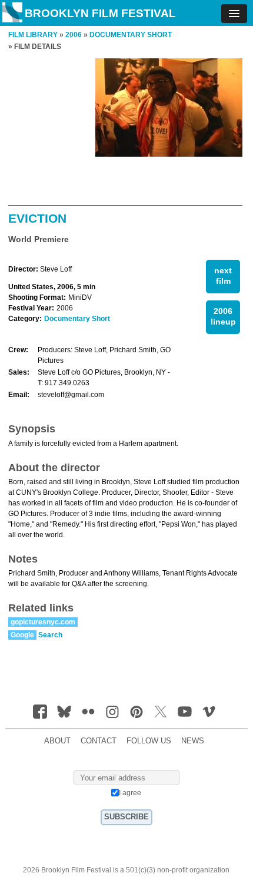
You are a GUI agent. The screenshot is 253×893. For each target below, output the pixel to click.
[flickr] (88, 712)
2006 (73, 35)
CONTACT (98, 741)
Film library (33, 35)
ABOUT (57, 741)
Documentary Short (77, 319)
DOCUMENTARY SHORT (130, 35)
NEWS (192, 741)
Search (50, 635)
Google (22, 635)
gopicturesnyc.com (43, 622)
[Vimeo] (209, 712)
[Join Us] (40, 712)
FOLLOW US (148, 741)
